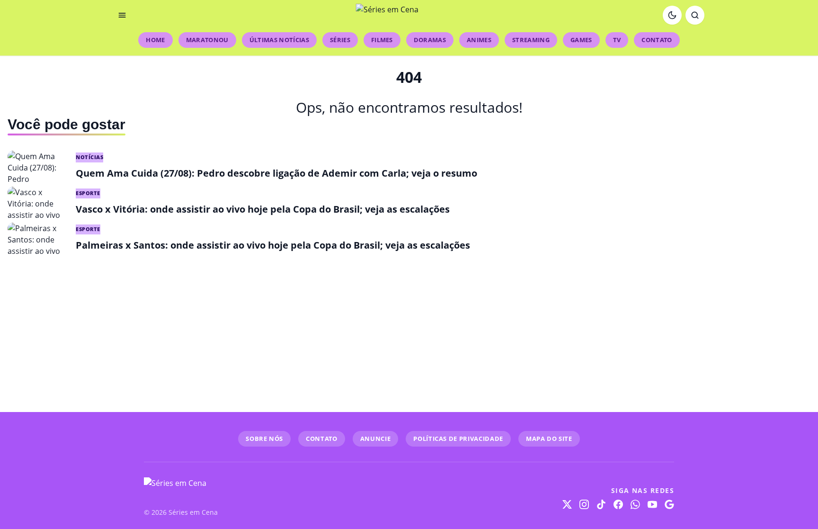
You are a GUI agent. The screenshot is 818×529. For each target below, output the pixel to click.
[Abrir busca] (694, 15)
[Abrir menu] (122, 15)
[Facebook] (618, 504)
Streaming (531, 40)
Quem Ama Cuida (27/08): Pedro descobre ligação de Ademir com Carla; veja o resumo (276, 173)
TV (617, 40)
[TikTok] (601, 504)
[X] (567, 504)
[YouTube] (652, 504)
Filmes (382, 40)
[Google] (669, 504)
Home (155, 40)
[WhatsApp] (635, 504)
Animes (479, 40)
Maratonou (207, 40)
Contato (656, 40)
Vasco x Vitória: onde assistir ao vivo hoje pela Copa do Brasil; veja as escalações (263, 209)
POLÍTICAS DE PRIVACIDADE (458, 438)
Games (581, 40)
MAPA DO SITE (549, 438)
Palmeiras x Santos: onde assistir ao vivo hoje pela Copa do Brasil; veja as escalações (273, 245)
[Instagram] (584, 504)
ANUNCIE (375, 438)
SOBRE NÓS (264, 438)
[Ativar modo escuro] (672, 15)
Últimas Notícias (279, 40)
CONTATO (322, 438)
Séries (340, 40)
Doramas (430, 40)
